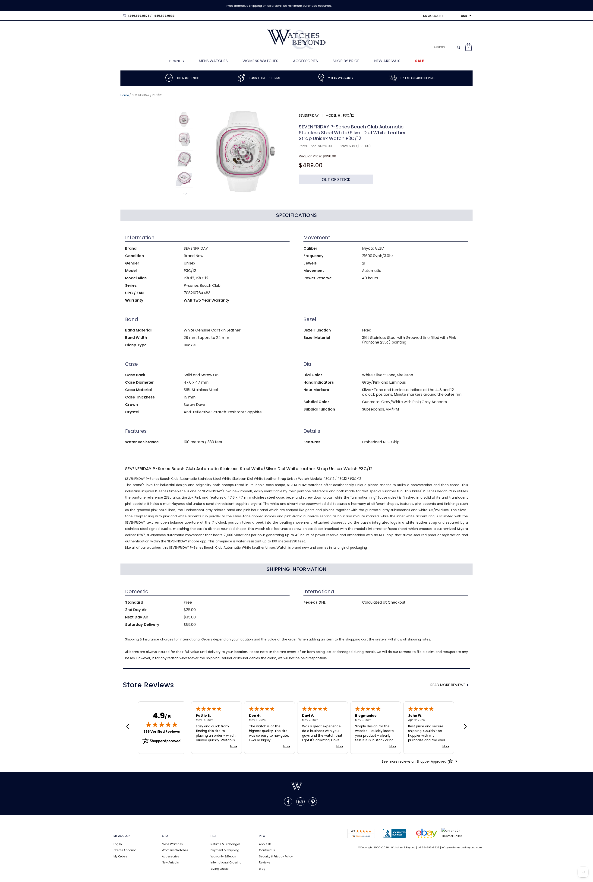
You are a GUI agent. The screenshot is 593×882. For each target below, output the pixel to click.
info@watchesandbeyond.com (462, 847)
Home (124, 95)
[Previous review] (128, 727)
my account (433, 16)
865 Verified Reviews (161, 731)
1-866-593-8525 (428, 847)
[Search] (458, 47)
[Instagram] (300, 801)
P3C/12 (157, 95)
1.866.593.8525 (138, 15)
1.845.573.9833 (163, 15)
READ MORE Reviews (448, 685)
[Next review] (465, 727)
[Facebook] (288, 801)
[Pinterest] (313, 801)
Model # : (334, 115)
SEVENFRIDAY (140, 95)
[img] (161, 724)
